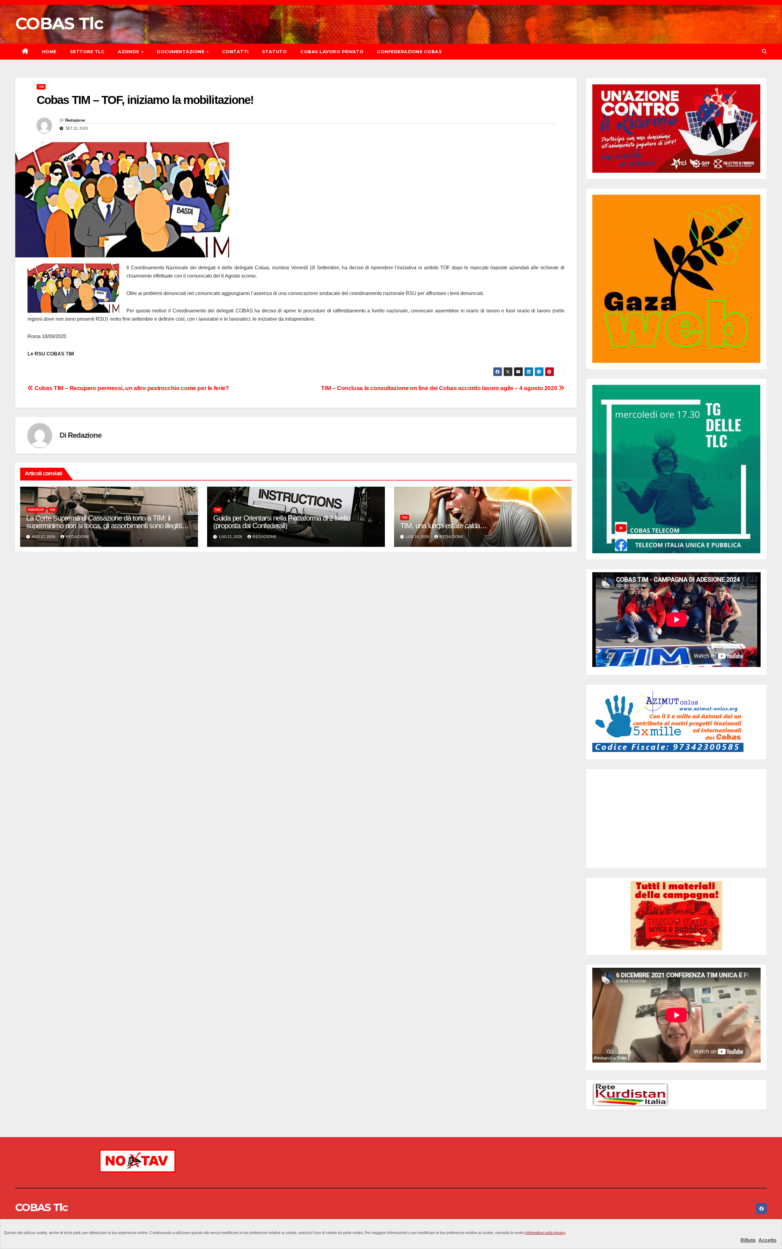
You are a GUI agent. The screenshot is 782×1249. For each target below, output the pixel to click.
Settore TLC (87, 51)
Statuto (274, 51)
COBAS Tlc (59, 23)
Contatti (235, 51)
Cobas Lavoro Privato (332, 51)
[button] (764, 51)
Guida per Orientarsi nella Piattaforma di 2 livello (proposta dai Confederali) (281, 522)
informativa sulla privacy (545, 1233)
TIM (41, 86)
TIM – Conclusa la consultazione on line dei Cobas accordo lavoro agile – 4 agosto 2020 (440, 388)
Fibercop (36, 509)
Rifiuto (748, 1240)
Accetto (767, 1240)
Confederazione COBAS (409, 51)
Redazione (75, 120)
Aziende (129, 51)
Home (49, 51)
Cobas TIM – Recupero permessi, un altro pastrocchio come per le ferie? (131, 388)
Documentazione (181, 51)
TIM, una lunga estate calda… (443, 525)
